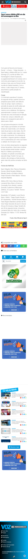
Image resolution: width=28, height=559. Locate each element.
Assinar (23, 261)
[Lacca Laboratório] (14, 6)
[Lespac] (14, 349)
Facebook (4, 258)
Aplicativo (23, 258)
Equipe (4, 532)
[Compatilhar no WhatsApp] (23, 246)
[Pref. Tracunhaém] (14, 276)
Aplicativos (5, 535)
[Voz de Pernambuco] (13, 2)
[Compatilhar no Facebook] (11, 246)
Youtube (17, 258)
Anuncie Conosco (6, 542)
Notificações (5, 537)
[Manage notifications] (24, 556)
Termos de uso (6, 546)
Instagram (11, 258)
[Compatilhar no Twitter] (17, 246)
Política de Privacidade (8, 545)
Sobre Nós (5, 531)
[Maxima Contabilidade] (14, 224)
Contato (4, 540)
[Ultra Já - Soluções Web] (14, 556)
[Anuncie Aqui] (14, 301)
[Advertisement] (13, 56)
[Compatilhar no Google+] (4, 246)
